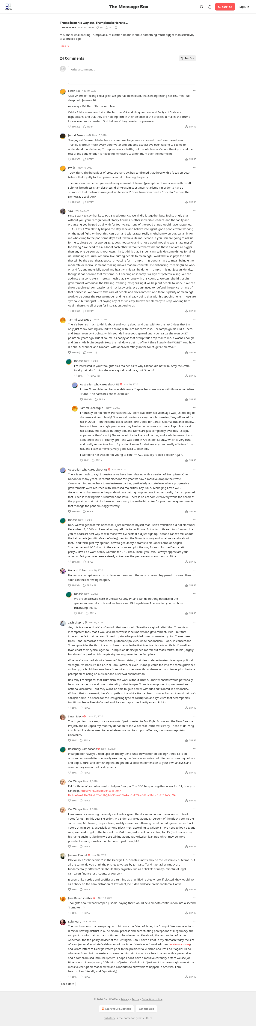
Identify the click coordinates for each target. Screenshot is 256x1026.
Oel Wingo (75, 781)
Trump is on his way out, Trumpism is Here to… (94, 23)
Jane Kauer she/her (80, 898)
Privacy (125, 999)
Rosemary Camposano (82, 749)
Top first (190, 58)
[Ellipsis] (194, 91)
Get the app (146, 1008)
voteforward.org (179, 944)
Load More (67, 984)
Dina (77, 361)
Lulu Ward (74, 921)
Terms (135, 999)
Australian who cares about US (100, 384)
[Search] (201, 6)
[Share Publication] (210, 6)
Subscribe (225, 7)
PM (70, 167)
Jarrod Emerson (78, 135)
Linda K (73, 91)
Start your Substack (118, 1008)
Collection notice (152, 999)
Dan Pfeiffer (68, 27)
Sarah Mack (75, 716)
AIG (70, 210)
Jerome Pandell (78, 855)
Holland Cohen (77, 570)
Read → (65, 45)
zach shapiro (76, 622)
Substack (109, 1018)
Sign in (244, 7)
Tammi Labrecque (79, 319)
